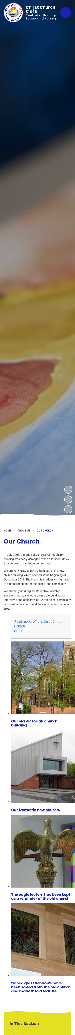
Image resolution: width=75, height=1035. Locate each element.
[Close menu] (65, 12)
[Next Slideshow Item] (68, 490)
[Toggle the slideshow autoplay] (68, 509)
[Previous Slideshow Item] (68, 499)
